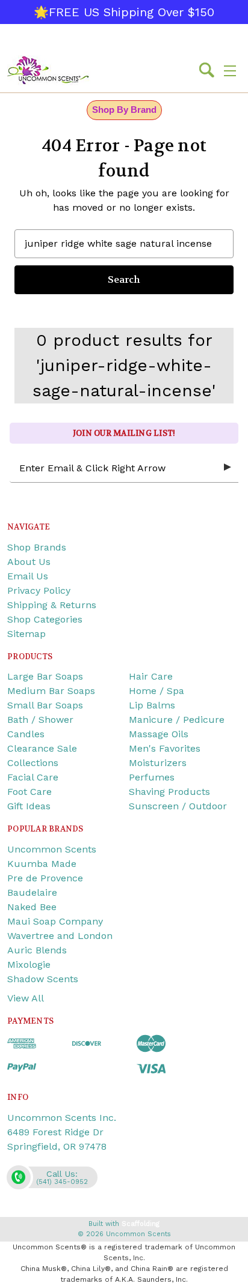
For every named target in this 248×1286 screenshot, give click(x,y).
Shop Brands (36, 547)
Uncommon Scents (51, 849)
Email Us (27, 576)
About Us (29, 561)
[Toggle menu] (230, 70)
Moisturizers (158, 762)
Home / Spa (156, 690)
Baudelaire (32, 892)
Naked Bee (32, 907)
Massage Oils (158, 734)
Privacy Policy (38, 590)
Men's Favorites (164, 748)
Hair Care (151, 676)
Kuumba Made (41, 863)
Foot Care (29, 791)
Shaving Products (169, 791)
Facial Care (32, 777)
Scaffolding (141, 1224)
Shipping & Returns (51, 605)
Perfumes (152, 777)
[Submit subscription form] (227, 467)
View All (25, 998)
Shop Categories (44, 619)
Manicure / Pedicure (177, 719)
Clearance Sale (42, 748)
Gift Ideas (29, 806)
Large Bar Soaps (45, 676)
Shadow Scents (42, 979)
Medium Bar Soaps (51, 690)
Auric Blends (37, 950)
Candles (26, 734)
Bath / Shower (40, 719)
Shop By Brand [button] (124, 109)
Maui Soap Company (55, 921)
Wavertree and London (60, 935)
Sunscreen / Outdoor (178, 806)
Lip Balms (152, 705)
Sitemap (26, 633)
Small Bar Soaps (45, 705)
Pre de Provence (45, 878)
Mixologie (29, 964)
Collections (32, 762)
